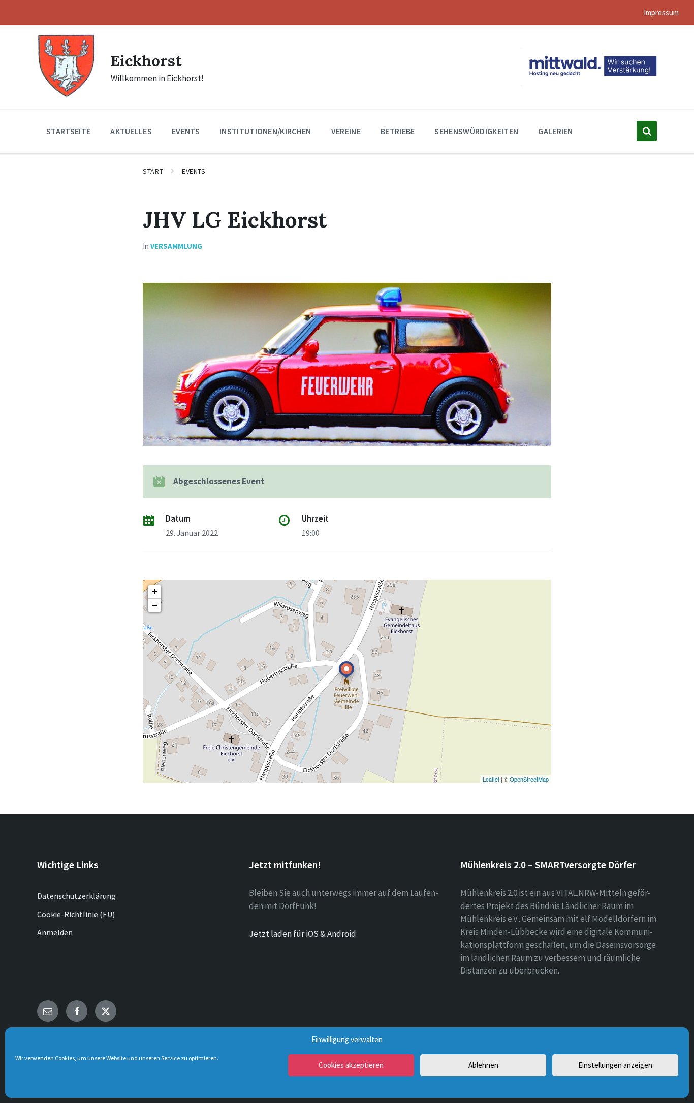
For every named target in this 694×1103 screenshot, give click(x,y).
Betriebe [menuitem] (398, 131)
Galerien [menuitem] (555, 131)
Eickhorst (146, 60)
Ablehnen (483, 1065)
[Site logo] (66, 96)
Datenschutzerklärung (76, 896)
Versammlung (176, 246)
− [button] (154, 605)
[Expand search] (647, 131)
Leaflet (491, 779)
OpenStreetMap (529, 779)
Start (153, 171)
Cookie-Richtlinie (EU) (76, 914)
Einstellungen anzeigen (615, 1065)
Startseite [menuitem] (68, 131)
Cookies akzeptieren (351, 1065)
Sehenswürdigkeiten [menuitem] (476, 131)
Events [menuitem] (186, 131)
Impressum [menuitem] (661, 12)
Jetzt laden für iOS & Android (302, 933)
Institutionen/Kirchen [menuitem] (265, 131)
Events (193, 171)
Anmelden (55, 932)
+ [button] (154, 591)
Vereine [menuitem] (346, 131)
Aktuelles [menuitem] (131, 131)
